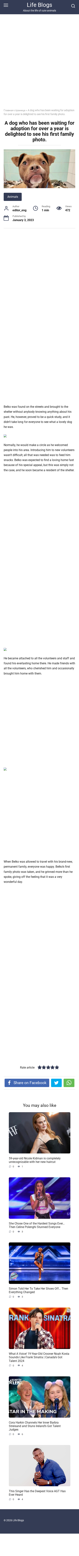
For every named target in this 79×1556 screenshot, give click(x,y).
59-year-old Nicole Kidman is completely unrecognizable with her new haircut (35, 1159)
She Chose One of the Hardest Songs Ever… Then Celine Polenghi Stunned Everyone (37, 1225)
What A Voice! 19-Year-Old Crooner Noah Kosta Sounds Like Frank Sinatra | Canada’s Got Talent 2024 (39, 1357)
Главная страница (14, 110)
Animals (12, 197)
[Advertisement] (39, 64)
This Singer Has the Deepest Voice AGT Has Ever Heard (37, 1492)
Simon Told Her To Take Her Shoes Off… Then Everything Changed (38, 1290)
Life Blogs (39, 4)
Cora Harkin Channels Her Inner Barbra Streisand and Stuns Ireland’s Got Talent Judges (35, 1426)
